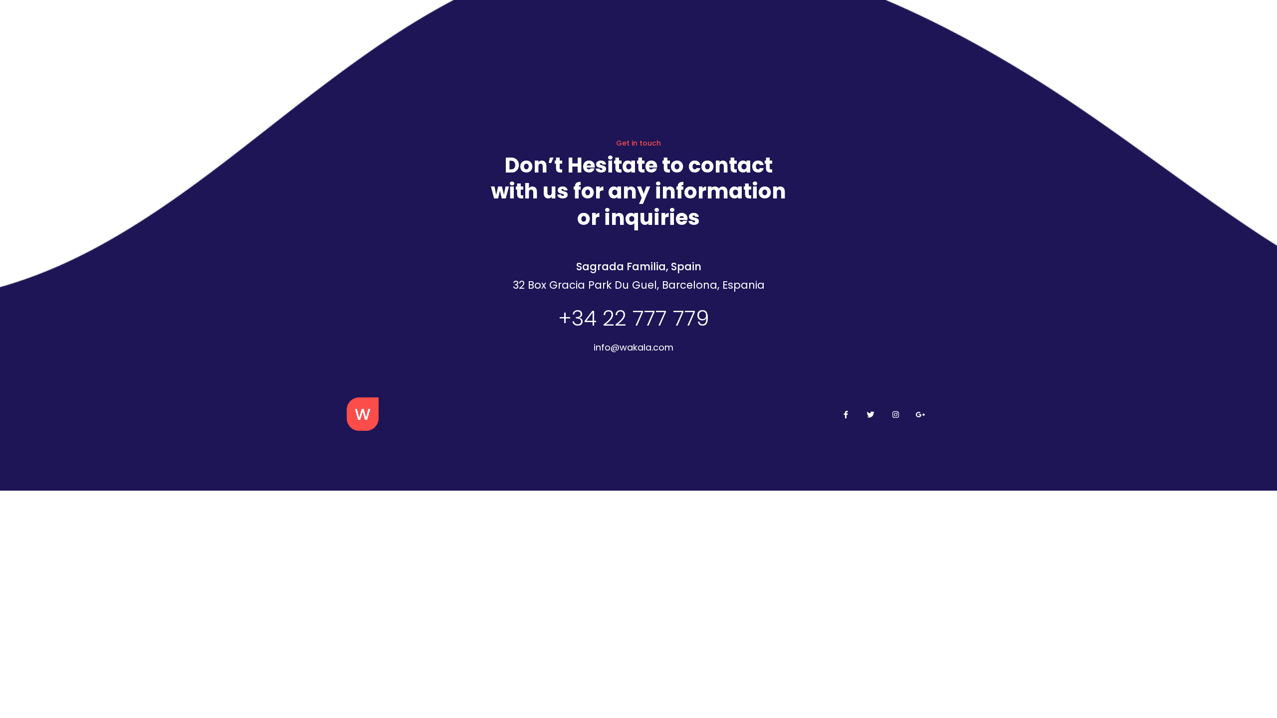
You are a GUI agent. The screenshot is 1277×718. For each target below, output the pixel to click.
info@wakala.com (633, 347)
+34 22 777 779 (633, 318)
